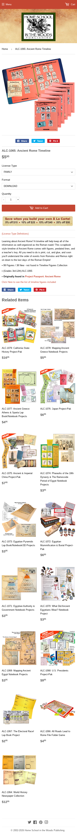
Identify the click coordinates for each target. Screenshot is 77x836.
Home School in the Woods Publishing (44, 830)
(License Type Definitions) (15, 233)
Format (6, 179)
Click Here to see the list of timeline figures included (29, 282)
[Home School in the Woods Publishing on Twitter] (29, 822)
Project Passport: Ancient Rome (43, 276)
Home (5, 49)
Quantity (6, 193)
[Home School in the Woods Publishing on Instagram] (46, 822)
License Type (9, 165)
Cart (72, 4)
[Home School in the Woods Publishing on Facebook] (35, 822)
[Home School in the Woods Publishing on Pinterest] (41, 822)
